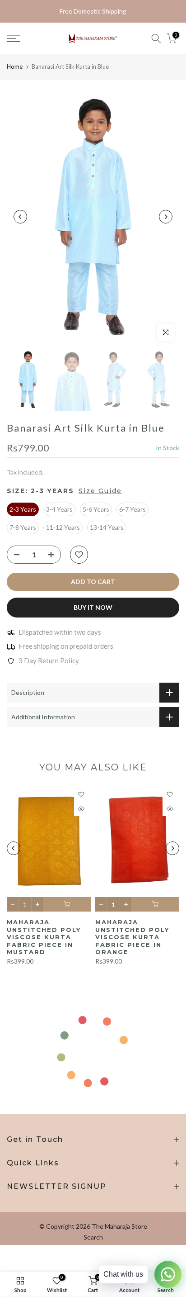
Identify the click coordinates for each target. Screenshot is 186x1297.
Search (93, 1237)
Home (15, 66)
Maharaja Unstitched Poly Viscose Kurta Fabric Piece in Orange (132, 937)
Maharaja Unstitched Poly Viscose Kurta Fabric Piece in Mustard (44, 937)
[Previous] (20, 216)
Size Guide (100, 491)
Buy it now (93, 607)
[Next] (165, 216)
